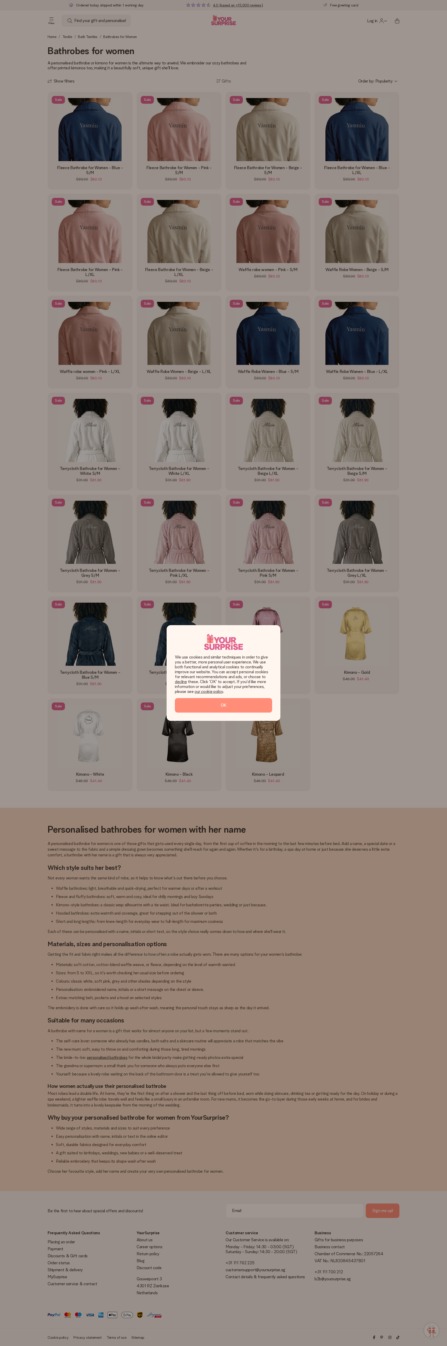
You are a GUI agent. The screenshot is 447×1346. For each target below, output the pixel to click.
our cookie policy (209, 691)
